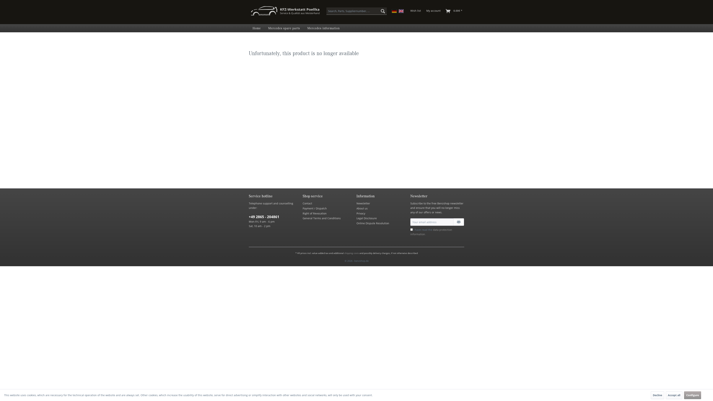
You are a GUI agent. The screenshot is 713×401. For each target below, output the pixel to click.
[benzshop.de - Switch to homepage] (285, 12)
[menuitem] (356, 11)
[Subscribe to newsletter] (458, 222)
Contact (307, 203)
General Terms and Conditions (322, 218)
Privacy (360, 213)
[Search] (383, 11)
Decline (657, 395)
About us (362, 208)
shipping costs (351, 253)
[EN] (401, 11)
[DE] (394, 11)
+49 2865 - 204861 (264, 216)
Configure (692, 395)
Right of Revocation (315, 213)
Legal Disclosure (366, 218)
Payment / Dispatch (315, 208)
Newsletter (363, 203)
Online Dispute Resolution (372, 223)
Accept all (674, 395)
